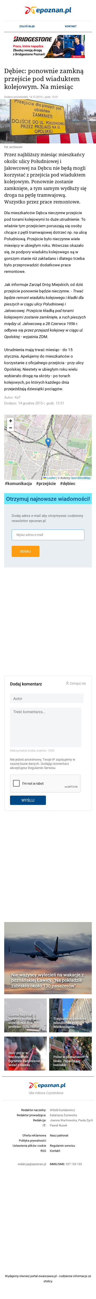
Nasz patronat (59, 1135)
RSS (43, 1151)
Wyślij (27, 800)
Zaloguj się (77, 683)
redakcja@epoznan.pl (32, 1164)
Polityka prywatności (32, 1140)
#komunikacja (18, 483)
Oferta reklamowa (34, 1135)
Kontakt (71, 26)
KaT (18, 397)
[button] (48, 442)
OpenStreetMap (81, 478)
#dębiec (67, 483)
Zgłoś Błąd (27, 26)
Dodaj (25, 551)
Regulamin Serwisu (41, 768)
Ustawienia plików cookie (29, 1145)
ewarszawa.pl (47, 1276)
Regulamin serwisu (62, 1145)
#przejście (46, 483)
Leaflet (50, 478)
